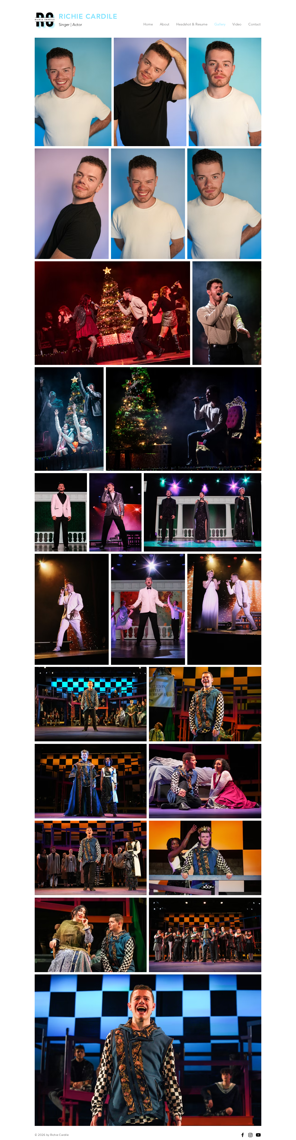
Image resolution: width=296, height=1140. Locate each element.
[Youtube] (258, 1135)
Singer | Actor (70, 24)
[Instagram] (250, 1135)
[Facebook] (242, 1135)
